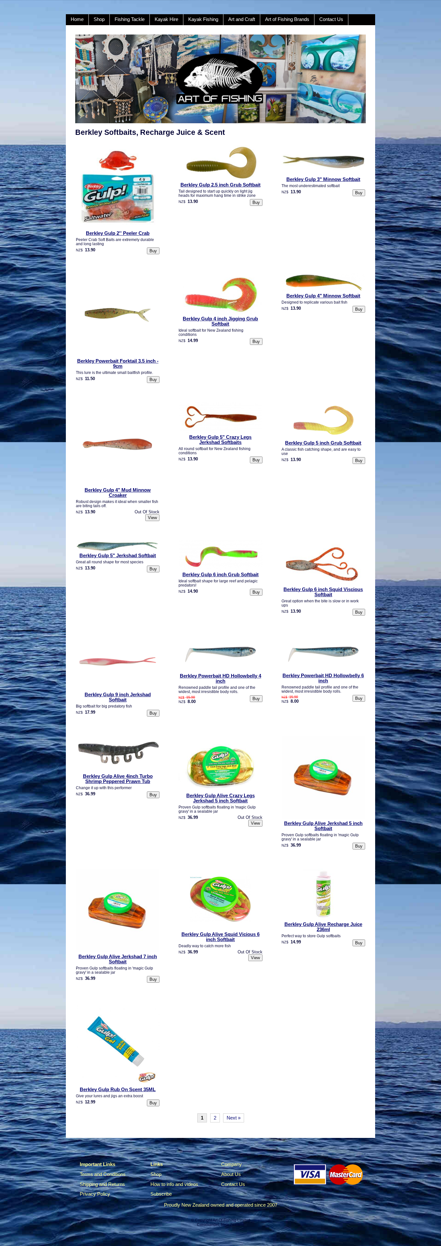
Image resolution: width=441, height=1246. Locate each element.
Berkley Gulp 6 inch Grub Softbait (220, 574)
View (152, 517)
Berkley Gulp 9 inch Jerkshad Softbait (118, 697)
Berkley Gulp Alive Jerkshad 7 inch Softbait (117, 959)
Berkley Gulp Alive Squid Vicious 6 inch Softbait (220, 937)
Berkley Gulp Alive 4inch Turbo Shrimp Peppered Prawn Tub (118, 779)
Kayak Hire (166, 19)
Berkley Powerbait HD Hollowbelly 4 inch (220, 678)
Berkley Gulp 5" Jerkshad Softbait (117, 555)
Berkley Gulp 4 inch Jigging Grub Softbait (220, 321)
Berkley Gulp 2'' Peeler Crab (117, 233)
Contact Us (331, 19)
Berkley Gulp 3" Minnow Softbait (323, 179)
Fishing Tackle (130, 19)
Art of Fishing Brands (287, 19)
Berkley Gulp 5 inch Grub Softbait (323, 443)
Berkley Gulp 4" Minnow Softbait (323, 295)
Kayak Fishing (203, 19)
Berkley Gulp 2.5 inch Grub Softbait (220, 184)
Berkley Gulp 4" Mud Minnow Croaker (118, 492)
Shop (99, 19)
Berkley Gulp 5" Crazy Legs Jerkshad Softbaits (220, 440)
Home (77, 19)
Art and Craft (241, 19)
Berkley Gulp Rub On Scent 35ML (118, 1089)
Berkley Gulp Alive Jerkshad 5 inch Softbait (323, 826)
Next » (234, 1117)
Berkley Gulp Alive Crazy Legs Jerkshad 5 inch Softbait (220, 798)
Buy (153, 250)
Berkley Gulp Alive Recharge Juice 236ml (323, 927)
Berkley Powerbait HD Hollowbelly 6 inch (323, 678)
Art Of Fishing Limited (231, 1220)
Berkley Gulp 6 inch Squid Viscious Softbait (323, 592)
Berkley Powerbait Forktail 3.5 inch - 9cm (118, 363)
